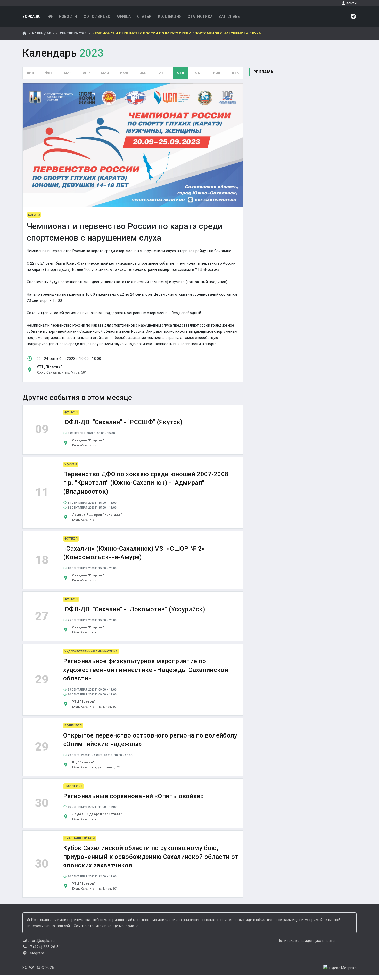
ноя (216, 73)
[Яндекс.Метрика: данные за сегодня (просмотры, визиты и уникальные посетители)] (340, 968)
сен (180, 73)
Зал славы (230, 16)
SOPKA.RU (31, 16)
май (105, 73)
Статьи (144, 16)
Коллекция (170, 16)
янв (30, 73)
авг (162, 73)
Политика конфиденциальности (306, 941)
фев (49, 73)
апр (86, 73)
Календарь (43, 33)
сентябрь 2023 (73, 33)
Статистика (200, 16)
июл (143, 73)
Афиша (124, 16)
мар (68, 73)
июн (124, 73)
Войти (351, 3)
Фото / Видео (96, 16)
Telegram (36, 953)
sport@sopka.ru (41, 941)
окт (198, 73)
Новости (68, 16)
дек (235, 73)
